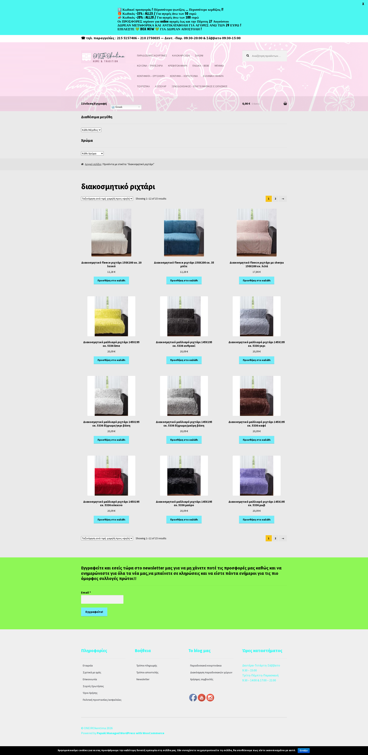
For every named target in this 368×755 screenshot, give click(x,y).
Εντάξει (304, 750)
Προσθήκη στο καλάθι (111, 280)
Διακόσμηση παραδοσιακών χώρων (211, 672)
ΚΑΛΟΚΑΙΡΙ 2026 (181, 55)
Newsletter (143, 679)
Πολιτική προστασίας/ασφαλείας (102, 699)
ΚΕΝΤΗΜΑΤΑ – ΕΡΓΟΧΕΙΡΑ (151, 76)
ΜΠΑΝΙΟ (219, 65)
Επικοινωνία (90, 679)
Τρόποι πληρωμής (146, 665)
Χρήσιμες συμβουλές (201, 679)
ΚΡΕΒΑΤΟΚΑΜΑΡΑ (177, 65)
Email (86, 592)
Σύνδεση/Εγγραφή (94, 103)
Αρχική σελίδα (93, 164)
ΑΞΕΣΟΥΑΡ (160, 86)
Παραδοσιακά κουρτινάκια (206, 665)
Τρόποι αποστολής (147, 672)
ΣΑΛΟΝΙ (199, 55)
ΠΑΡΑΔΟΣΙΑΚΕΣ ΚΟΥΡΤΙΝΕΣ (152, 55)
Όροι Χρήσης (90, 693)
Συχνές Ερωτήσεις (93, 686)
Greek (118, 107)
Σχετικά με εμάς (92, 672)
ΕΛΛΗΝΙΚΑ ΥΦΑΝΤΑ (213, 76)
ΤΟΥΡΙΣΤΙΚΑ (143, 86)
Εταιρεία (88, 665)
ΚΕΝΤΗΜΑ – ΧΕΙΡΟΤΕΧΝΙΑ (184, 76)
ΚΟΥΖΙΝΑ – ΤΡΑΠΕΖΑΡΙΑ (150, 65)
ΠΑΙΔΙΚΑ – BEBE (200, 65)
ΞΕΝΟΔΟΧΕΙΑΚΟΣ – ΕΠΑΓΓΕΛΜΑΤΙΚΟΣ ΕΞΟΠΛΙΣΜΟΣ (199, 86)
